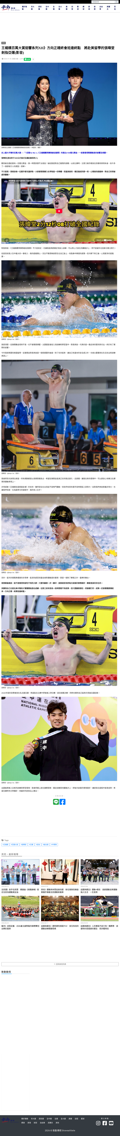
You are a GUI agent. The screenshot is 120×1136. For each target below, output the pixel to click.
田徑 (72, 8)
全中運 (47, 8)
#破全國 (45, 844)
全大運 (60, 8)
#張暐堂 (23, 844)
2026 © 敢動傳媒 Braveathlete (60, 1130)
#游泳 (38, 844)
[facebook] (106, 1123)
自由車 (101, 8)
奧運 (67, 8)
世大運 (32, 8)
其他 (115, 8)
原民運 (40, 8)
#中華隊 (54, 844)
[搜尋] (117, 1)
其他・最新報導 (9, 854)
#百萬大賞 (14, 844)
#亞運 (31, 844)
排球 (89, 8)
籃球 (78, 8)
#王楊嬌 (5, 844)
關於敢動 (24, 8)
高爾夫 (108, 8)
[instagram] (99, 1123)
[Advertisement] (57, 27)
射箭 (95, 8)
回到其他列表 (61, 964)
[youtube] (111, 1123)
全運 (54, 8)
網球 (83, 8)
